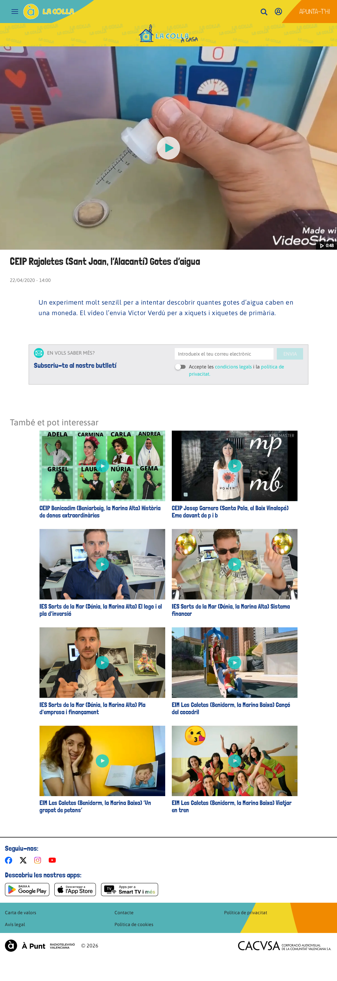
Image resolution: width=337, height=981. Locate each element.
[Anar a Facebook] (10, 860)
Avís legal (15, 924)
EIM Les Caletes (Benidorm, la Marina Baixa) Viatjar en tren (232, 806)
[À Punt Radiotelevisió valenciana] (40, 946)
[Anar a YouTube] (54, 860)
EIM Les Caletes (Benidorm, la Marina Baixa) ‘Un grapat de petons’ (95, 806)
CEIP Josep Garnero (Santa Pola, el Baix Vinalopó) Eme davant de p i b (230, 512)
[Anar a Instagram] (39, 860)
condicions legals (233, 366)
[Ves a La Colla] (48, 11)
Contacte (124, 912)
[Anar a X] (24, 860)
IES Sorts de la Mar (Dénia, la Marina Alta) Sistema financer (231, 610)
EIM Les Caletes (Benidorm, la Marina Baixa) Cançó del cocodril (231, 708)
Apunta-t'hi (314, 11)
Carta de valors (20, 912)
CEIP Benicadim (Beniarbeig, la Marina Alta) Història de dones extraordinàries (100, 512)
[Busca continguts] (264, 12)
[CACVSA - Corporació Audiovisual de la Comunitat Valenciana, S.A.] (284, 946)
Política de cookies (134, 924)
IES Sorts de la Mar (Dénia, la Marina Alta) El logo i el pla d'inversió (100, 610)
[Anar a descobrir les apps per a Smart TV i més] (129, 889)
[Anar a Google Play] (27, 889)
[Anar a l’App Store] (75, 889)
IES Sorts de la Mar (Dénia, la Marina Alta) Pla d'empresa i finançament (92, 708)
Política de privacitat (245, 912)
